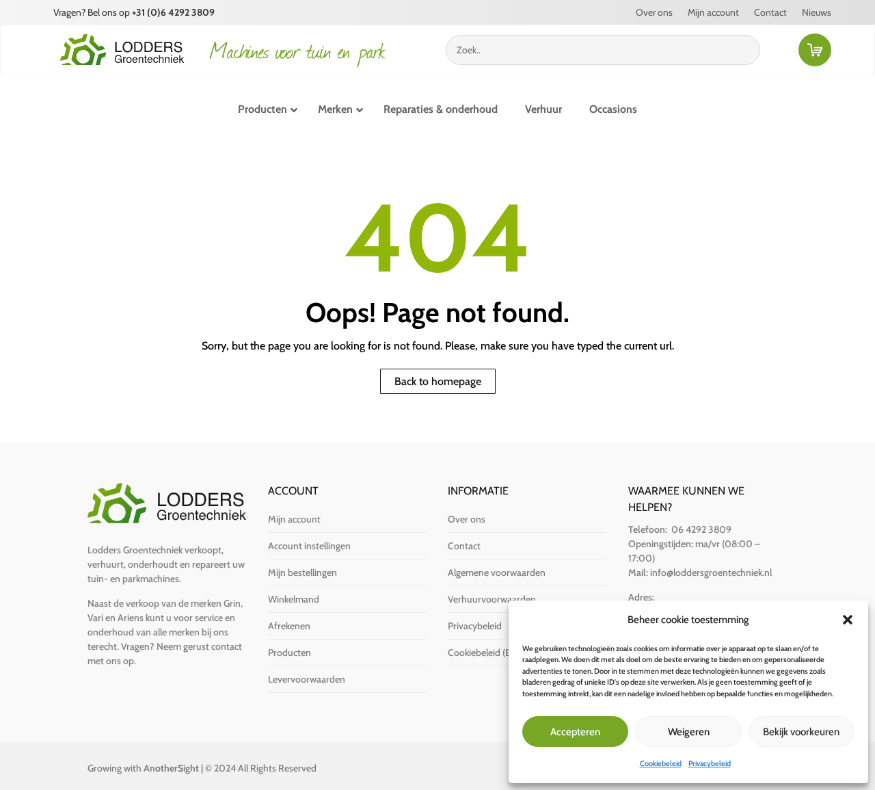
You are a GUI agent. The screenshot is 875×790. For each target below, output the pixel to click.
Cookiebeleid (661, 763)
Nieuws (816, 13)
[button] (847, 620)
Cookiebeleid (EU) (484, 652)
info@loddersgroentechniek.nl (711, 572)
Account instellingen (309, 546)
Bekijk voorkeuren (801, 732)
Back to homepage (437, 381)
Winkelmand (293, 599)
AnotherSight (171, 768)
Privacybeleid (709, 763)
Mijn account (713, 13)
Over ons (654, 13)
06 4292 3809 (701, 529)
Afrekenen (289, 626)
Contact (770, 13)
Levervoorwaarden (306, 679)
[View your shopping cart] (818, 53)
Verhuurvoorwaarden (492, 599)
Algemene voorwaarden (497, 572)
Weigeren (689, 732)
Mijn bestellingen (302, 572)
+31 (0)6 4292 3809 (173, 12)
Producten (289, 652)
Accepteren (575, 732)
